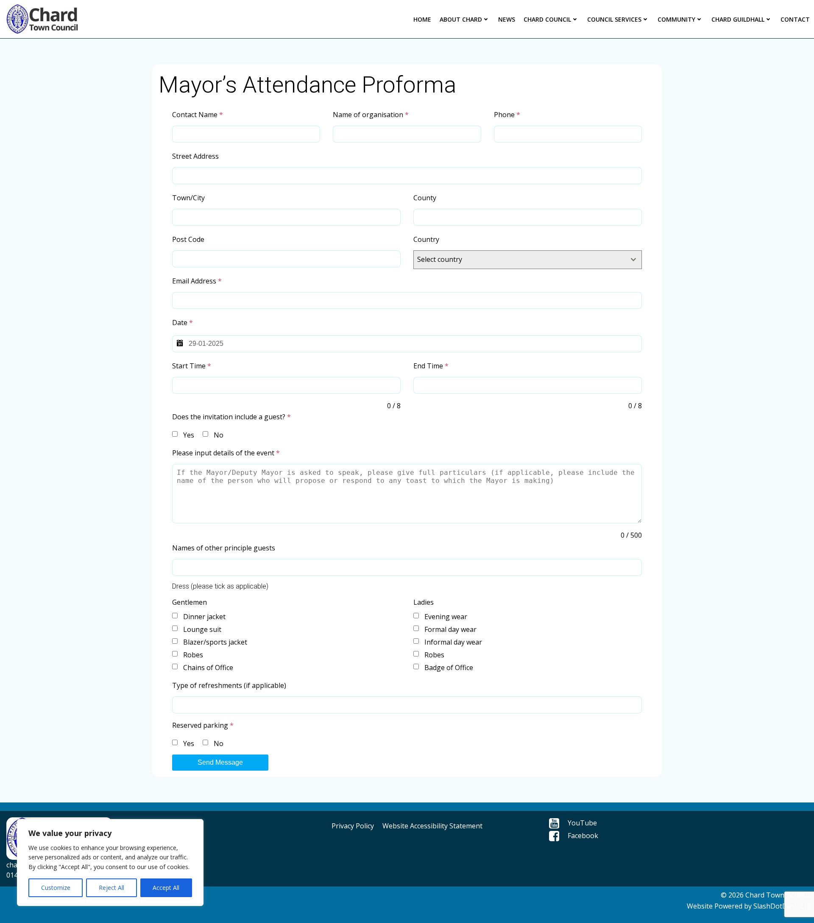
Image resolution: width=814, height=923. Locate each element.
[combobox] (527, 259)
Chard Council (547, 19)
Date (182, 322)
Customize (55, 888)
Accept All (166, 888)
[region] (110, 862)
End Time (431, 365)
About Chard (461, 19)
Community (676, 19)
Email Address (197, 281)
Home (422, 19)
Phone (507, 114)
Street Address (195, 156)
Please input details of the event (226, 452)
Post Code (188, 239)
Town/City (188, 197)
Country (426, 239)
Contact (795, 19)
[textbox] (519, 260)
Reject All (111, 888)
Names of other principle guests (223, 548)
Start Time (191, 365)
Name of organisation (371, 114)
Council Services (614, 19)
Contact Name (197, 114)
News (506, 19)
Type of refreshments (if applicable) (229, 685)
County (424, 197)
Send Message (220, 762)
